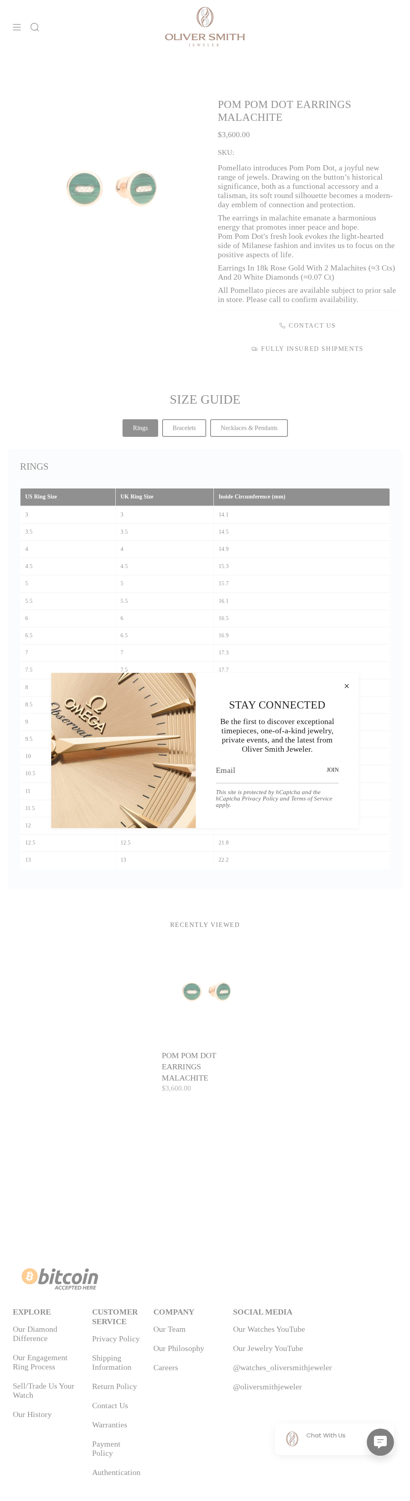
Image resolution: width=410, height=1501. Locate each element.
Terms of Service (311, 798)
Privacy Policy (260, 798)
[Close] (347, 685)
